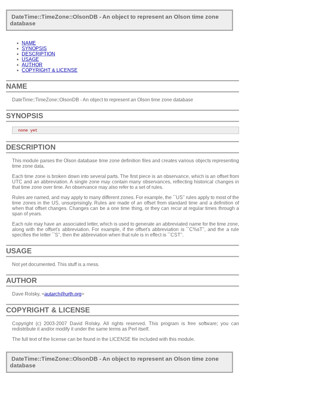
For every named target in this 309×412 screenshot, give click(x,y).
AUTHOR (32, 64)
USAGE (30, 59)
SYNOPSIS (34, 48)
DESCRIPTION (38, 53)
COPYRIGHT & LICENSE (50, 70)
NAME (29, 43)
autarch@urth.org (62, 293)
